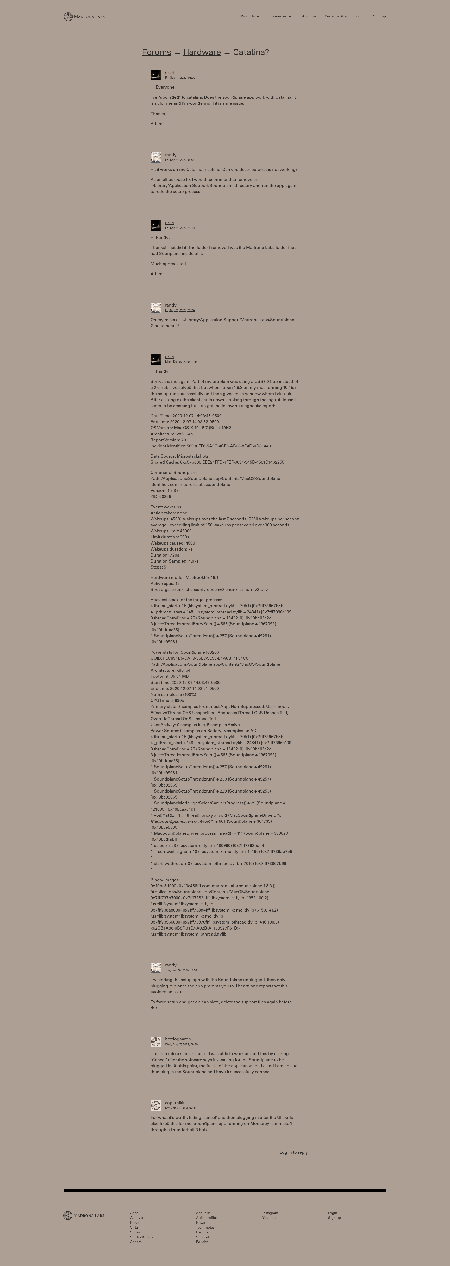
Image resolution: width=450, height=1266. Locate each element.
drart (169, 73)
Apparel (136, 1242)
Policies (202, 1242)
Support (202, 1237)
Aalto (134, 1213)
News (200, 1223)
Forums (156, 52)
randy (171, 155)
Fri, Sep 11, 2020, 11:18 (180, 228)
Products (248, 16)
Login (332, 1213)
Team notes (205, 1228)
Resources (278, 16)
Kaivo (134, 1223)
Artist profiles (206, 1218)
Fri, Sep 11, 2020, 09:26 (180, 160)
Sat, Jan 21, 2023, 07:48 (180, 1108)
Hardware (202, 52)
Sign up (379, 16)
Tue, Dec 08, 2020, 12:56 (181, 970)
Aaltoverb (138, 1218)
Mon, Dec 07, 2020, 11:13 (181, 362)
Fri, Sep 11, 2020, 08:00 (180, 78)
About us (309, 16)
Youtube (269, 1218)
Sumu (135, 1232)
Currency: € (334, 16)
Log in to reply (294, 1153)
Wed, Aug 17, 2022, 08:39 (181, 1044)
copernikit (174, 1103)
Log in (359, 16)
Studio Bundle (141, 1237)
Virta (134, 1228)
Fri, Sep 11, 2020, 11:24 (180, 310)
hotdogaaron (178, 1039)
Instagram (270, 1213)
